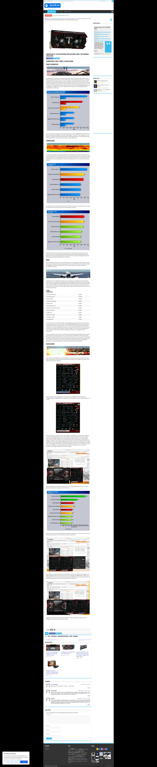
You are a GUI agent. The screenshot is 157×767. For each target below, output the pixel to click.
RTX (74, 759)
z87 (86, 761)
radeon (81, 758)
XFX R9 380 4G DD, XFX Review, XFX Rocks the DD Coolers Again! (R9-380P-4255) (82, 654)
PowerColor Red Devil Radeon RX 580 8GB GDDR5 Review (52, 653)
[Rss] (100, 1)
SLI (69, 761)
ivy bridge (76, 754)
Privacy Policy (61, 1)
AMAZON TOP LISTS (67, 11)
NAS (76, 756)
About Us (55, 1)
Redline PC (47, 748)
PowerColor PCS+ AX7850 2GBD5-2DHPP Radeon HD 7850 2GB (52, 672)
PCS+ (49, 636)
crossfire (76, 751)
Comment (49, 714)
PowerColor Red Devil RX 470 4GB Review (68, 652)
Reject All (16, 761)
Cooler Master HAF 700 (57, 15)
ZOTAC (69, 762)
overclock (71, 758)
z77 (85, 761)
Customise (8, 761)
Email (47, 730)
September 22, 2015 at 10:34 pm (83, 698)
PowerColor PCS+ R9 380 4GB (63, 636)
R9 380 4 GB (75, 636)
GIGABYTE (77, 753)
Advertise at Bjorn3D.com (69, 1)
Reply (89, 687)
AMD (79, 18)
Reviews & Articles (54, 18)
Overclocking (77, 758)
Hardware (61, 18)
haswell (85, 752)
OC (83, 756)
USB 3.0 (81, 761)
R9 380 (71, 636)
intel (72, 754)
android (76, 749)
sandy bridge (78, 759)
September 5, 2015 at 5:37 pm (84, 690)
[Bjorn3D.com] (52, 5)
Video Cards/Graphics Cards (70, 18)
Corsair (73, 751)
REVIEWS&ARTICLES (51, 11)
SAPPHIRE (82, 759)
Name (48, 725)
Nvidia (79, 756)
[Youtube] (104, 1)
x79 (83, 761)
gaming (81, 751)
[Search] (113, 1)
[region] (15, 758)
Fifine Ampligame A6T (103, 80)
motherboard (70, 756)
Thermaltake (78, 761)
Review (70, 759)
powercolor (54, 636)
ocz (84, 756)
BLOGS (61, 11)
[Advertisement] (90, 6)
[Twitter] (102, 1)
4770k (69, 749)
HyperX (69, 754)
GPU (81, 752)
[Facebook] (101, 1)
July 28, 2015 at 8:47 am (85, 684)
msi (74, 756)
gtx (83, 752)
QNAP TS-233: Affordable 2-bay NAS (104, 90)
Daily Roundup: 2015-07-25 (52, 639)
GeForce (70, 752)
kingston (84, 754)
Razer (84, 758)
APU (78, 749)
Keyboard (79, 754)
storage (74, 761)
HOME (45, 11)
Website (48, 734)
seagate (85, 759)
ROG (73, 759)
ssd (71, 761)
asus (80, 749)
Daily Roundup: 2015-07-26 (83, 639)
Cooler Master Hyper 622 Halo (103, 85)
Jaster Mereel (54, 684)
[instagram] (105, 1)
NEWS (58, 11)
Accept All (24, 761)
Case (84, 749)
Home (47, 18)
